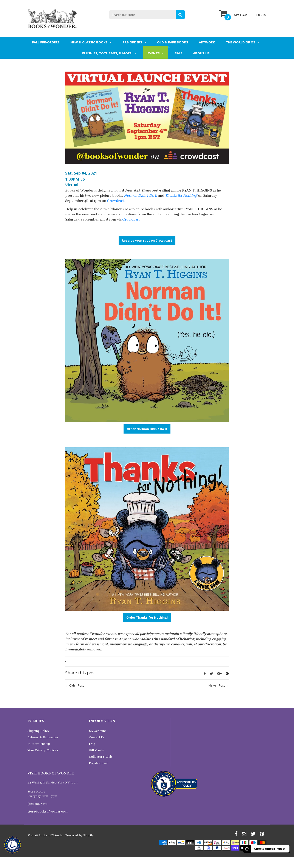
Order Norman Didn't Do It (147, 429)
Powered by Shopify (79, 835)
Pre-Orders (132, 42)
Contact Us (97, 737)
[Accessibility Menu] (12, 844)
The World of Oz (240, 42)
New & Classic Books (89, 42)
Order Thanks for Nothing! (147, 617)
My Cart (241, 15)
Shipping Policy (38, 731)
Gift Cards (96, 750)
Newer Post (216, 685)
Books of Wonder (51, 835)
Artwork (207, 42)
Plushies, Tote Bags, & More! (107, 53)
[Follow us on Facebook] (205, 673)
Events (153, 53)
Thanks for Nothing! (181, 195)
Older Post (76, 685)
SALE (178, 53)
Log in (260, 15)
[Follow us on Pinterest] (227, 673)
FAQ (92, 744)
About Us (201, 53)
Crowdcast (115, 201)
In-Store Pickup (39, 744)
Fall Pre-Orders (46, 42)
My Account (97, 731)
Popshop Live (98, 763)
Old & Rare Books (172, 42)
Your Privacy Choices (43, 750)
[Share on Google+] (219, 673)
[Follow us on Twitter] (211, 673)
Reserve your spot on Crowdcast (147, 240)
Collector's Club (100, 757)
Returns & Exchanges (43, 737)
